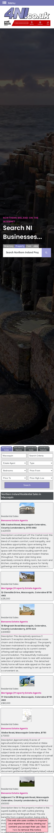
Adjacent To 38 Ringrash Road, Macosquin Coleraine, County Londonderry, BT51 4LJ (25, 799)
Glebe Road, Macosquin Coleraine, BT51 (23, 732)
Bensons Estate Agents (14, 520)
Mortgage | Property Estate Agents (21, 588)
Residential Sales (6, 449)
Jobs (35, 246)
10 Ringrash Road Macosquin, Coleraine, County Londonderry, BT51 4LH (23, 627)
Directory (9, 246)
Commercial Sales (31, 449)
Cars (28, 246)
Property (20, 246)
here (15, 829)
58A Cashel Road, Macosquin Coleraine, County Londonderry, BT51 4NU (23, 526)
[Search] (46, 252)
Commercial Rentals (43, 449)
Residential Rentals (19, 449)
